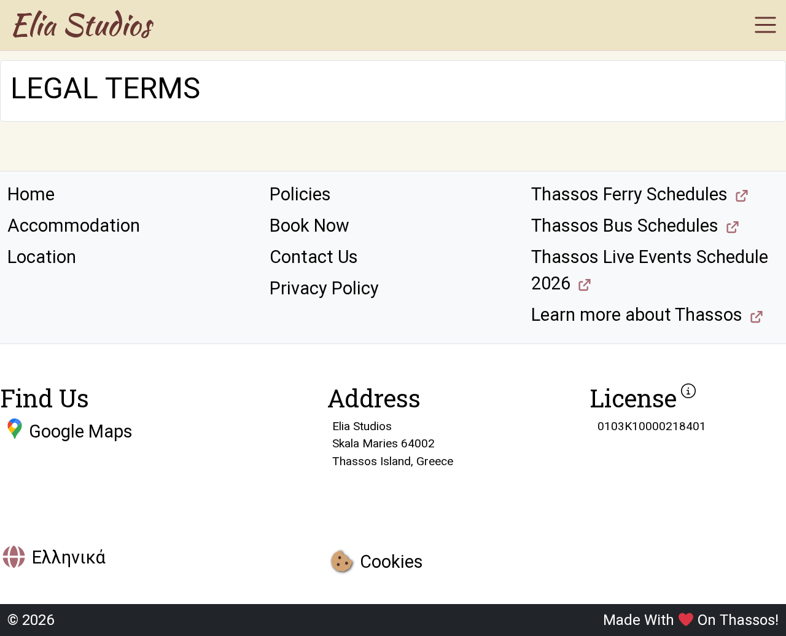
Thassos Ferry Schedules (629, 194)
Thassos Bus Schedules (624, 225)
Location (41, 256)
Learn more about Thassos (636, 314)
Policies (300, 194)
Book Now (309, 225)
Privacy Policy (324, 288)
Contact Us (314, 256)
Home (31, 194)
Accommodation (73, 225)
